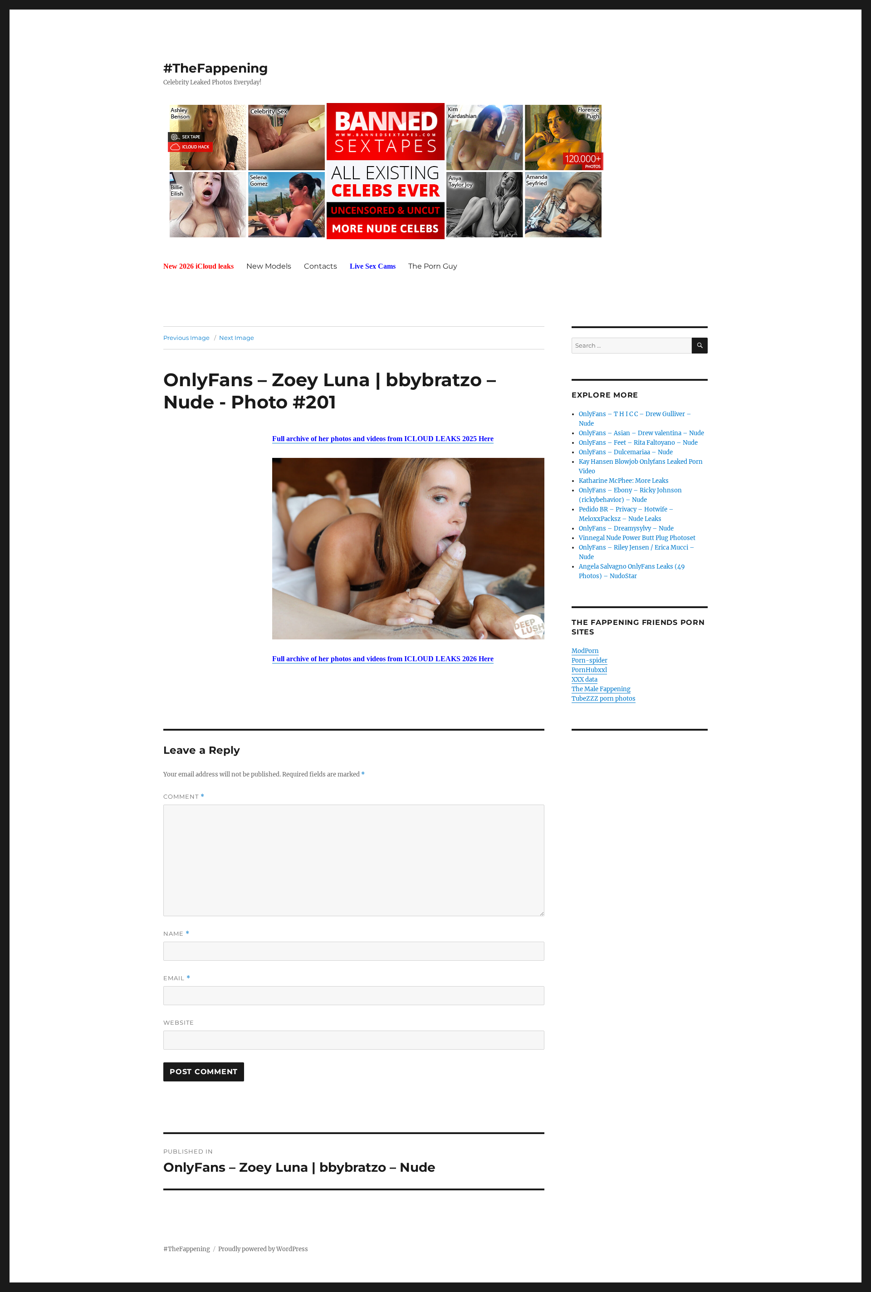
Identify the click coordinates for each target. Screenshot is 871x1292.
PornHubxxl (589, 670)
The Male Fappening (601, 689)
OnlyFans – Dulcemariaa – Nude (626, 452)
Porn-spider (589, 660)
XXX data (584, 679)
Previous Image (186, 337)
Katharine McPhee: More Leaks (624, 481)
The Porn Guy (432, 266)
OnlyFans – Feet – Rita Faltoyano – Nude (638, 443)
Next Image (236, 337)
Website (178, 1022)
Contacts (320, 266)
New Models (268, 266)
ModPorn (585, 651)
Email (177, 978)
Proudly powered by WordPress (263, 1249)
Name (176, 934)
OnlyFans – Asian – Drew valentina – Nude (641, 433)
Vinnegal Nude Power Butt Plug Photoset (637, 538)
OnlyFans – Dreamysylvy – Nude (626, 528)
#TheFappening (215, 68)
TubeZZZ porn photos (604, 698)
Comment (184, 797)
